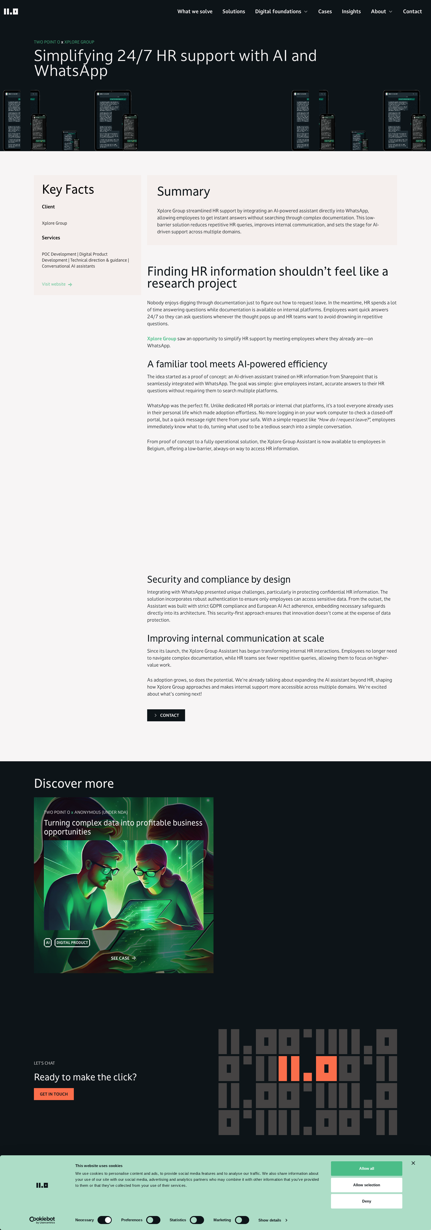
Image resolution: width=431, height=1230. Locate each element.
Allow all (366, 1168)
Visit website (54, 284)
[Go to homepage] (11, 11)
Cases (325, 11)
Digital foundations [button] (278, 11)
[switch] (153, 1220)
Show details (269, 1220)
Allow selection (366, 1185)
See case (120, 958)
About (378, 11)
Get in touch (54, 1094)
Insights (351, 11)
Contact (412, 11)
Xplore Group (161, 339)
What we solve (195, 11)
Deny (366, 1201)
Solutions (233, 11)
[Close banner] (413, 1163)
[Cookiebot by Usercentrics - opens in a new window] (42, 1220)
